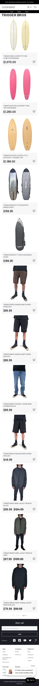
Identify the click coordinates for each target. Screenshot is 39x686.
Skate (19, 11)
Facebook (30, 657)
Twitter (30, 660)
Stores (17, 651)
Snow (26, 11)
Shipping (5, 654)
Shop (4, 651)
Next (23, 615)
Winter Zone (5, 675)
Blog (29, 651)
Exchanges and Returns (6, 658)
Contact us (18, 654)
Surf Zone (5, 669)
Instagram (30, 654)
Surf (12, 11)
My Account (5, 662)
